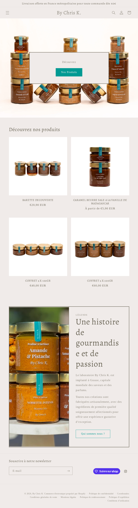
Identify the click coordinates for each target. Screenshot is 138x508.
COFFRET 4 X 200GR (100, 280)
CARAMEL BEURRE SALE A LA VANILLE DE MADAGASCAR (100, 201)
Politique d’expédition (119, 497)
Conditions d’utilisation (118, 501)
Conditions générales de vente (43, 497)
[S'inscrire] (68, 471)
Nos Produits (69, 72)
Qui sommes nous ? (93, 433)
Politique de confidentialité (101, 494)
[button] (7, 13)
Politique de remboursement (92, 497)
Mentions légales (68, 497)
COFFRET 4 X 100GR (38, 280)
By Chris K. (38, 494)
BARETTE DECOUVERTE (38, 200)
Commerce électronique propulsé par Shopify (64, 494)
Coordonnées (123, 494)
